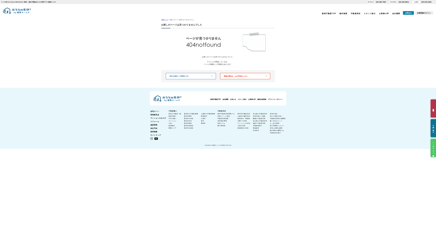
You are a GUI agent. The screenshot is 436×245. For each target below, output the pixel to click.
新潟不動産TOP (329, 13)
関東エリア (172, 128)
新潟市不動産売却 (244, 114)
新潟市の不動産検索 (191, 114)
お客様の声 (384, 13)
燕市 (202, 121)
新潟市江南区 (188, 128)
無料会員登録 (261, 99)
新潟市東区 (188, 116)
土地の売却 (241, 125)
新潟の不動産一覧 (175, 114)
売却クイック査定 (224, 116)
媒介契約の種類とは (277, 130)
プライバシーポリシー (275, 99)
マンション (172, 121)
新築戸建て (172, 116)
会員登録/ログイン (424, 13)
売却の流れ (274, 114)
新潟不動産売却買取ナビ (226, 114)
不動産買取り (257, 125)
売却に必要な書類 (276, 128)
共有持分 (256, 130)
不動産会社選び (275, 133)
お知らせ (233, 99)
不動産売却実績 (223, 118)
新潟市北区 (188, 121)
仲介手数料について (277, 125)
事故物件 (256, 128)
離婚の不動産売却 (259, 118)
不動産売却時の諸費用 (278, 118)
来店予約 (153, 128)
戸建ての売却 (242, 121)
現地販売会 (154, 115)
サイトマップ (155, 135)
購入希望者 (221, 125)
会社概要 (396, 13)
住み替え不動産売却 (260, 121)
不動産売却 (355, 13)
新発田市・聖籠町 (244, 118)
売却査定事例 (222, 121)
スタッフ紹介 (370, 13)
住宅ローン (154, 111)
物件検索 (343, 13)
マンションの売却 (244, 123)
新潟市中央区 (188, 118)
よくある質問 (274, 123)
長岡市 (203, 123)
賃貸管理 (153, 125)
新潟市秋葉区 (188, 125)
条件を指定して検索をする (179, 76)
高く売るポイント (276, 121)
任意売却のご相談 (259, 116)
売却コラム (221, 123)
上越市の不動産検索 (208, 114)
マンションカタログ (158, 118)
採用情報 (153, 132)
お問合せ (408, 13)
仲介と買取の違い (276, 116)
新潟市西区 (188, 123)
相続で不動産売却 (259, 123)
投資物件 (172, 125)
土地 (170, 123)
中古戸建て (172, 118)
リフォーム (154, 121)
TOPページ (164, 20)
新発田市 (204, 116)
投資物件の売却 (243, 128)
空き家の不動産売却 (260, 114)
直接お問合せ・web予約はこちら (236, 76)
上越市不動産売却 (244, 116)
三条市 (203, 118)
